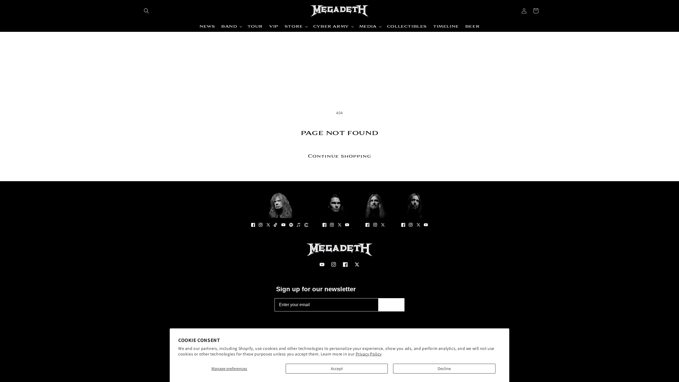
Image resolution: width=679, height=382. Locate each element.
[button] (146, 11)
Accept (337, 368)
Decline (444, 368)
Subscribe (391, 304)
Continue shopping (339, 156)
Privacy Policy (369, 354)
